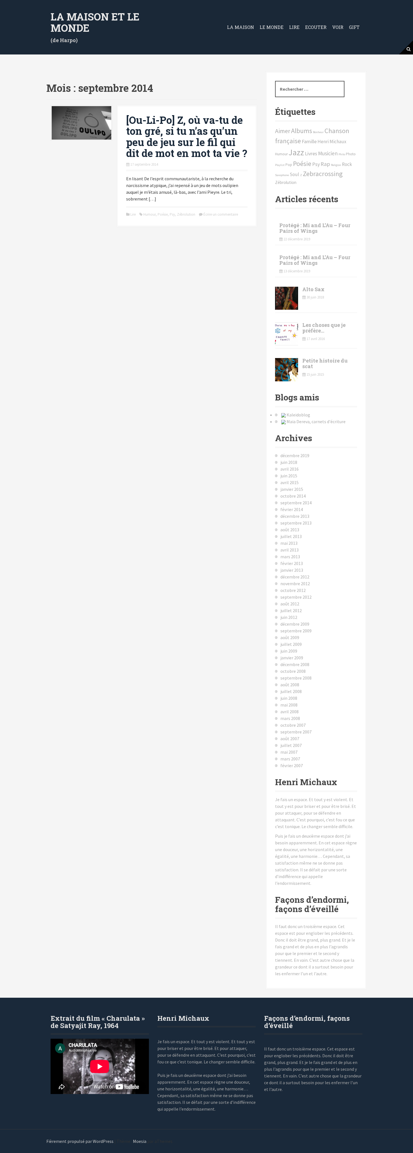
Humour (149, 214)
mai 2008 (289, 705)
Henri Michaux (331, 141)
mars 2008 (290, 718)
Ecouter (315, 27)
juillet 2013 (291, 536)
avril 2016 (289, 469)
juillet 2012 (291, 610)
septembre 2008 (296, 678)
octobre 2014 (293, 496)
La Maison (240, 27)
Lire (294, 27)
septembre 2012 (296, 597)
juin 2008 (288, 698)
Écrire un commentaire (220, 214)
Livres (311, 153)
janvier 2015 (291, 489)
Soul (294, 174)
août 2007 (289, 738)
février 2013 (291, 563)
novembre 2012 (295, 583)
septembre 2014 (296, 502)
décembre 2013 (294, 516)
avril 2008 (289, 711)
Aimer (282, 131)
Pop (288, 164)
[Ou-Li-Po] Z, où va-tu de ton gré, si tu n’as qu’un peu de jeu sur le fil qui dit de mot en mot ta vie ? (186, 136)
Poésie (163, 214)
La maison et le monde (95, 22)
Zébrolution (186, 214)
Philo (342, 154)
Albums (301, 131)
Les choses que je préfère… (324, 328)
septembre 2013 (296, 523)
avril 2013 (289, 550)
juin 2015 (288, 475)
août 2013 (289, 529)
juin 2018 (288, 462)
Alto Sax (313, 289)
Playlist (280, 165)
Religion (336, 165)
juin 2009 (288, 651)
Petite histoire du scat (325, 363)
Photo (351, 154)
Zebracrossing (323, 173)
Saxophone (282, 175)
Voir (337, 27)
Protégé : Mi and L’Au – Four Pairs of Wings (314, 228)
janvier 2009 (291, 657)
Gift (354, 27)
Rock (347, 164)
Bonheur (318, 132)
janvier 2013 (291, 570)
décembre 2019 (294, 455)
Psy (172, 214)
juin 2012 (288, 617)
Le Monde (271, 27)
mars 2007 (290, 759)
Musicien (328, 153)
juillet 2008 (291, 691)
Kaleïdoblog (298, 415)
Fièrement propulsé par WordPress (80, 1141)
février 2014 (291, 509)
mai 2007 (289, 752)
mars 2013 (290, 556)
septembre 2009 (296, 631)
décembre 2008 (294, 664)
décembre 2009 (294, 624)
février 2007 (291, 765)
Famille (309, 141)
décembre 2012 (294, 577)
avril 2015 (289, 482)
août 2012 (289, 604)
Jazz (296, 152)
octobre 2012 (293, 590)
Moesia (139, 1141)
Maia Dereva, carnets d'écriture (316, 421)
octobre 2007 (293, 725)
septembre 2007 (296, 732)
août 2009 (289, 637)
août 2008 (289, 684)
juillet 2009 (291, 644)
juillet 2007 (291, 745)
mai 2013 (289, 543)
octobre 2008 (293, 671)
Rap (325, 163)
